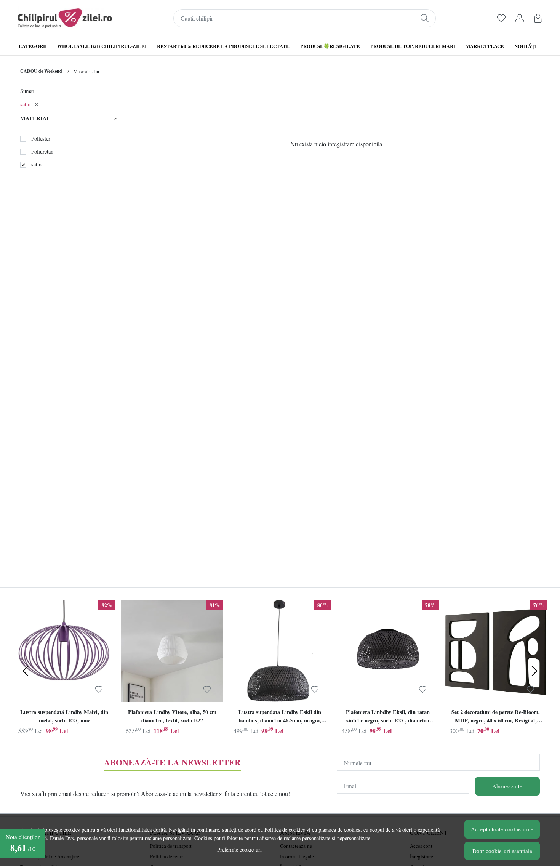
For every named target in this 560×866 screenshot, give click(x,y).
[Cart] (537, 18)
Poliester (40, 138)
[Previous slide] (25, 671)
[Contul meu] (519, 18)
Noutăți (525, 46)
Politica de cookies (284, 829)
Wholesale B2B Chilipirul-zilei (102, 46)
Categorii (33, 46)
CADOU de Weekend (41, 71)
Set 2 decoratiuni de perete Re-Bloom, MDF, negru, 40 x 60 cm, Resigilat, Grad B (495, 717)
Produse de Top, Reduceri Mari (412, 46)
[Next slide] (534, 671)
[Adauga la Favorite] (99, 689)
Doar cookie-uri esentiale (502, 851)
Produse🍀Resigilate (330, 46)
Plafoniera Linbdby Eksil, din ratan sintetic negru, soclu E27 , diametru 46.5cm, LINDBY (388, 717)
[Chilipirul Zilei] (65, 18)
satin (25, 104)
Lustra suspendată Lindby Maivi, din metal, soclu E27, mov (64, 716)
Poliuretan (42, 151)
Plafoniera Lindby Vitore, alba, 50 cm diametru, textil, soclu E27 (172, 716)
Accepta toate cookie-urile (502, 829)
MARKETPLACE (485, 46)
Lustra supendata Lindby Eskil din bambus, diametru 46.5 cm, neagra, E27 (279, 717)
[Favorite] (501, 18)
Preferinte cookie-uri (239, 849)
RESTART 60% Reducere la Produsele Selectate (223, 46)
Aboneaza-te (507, 786)
